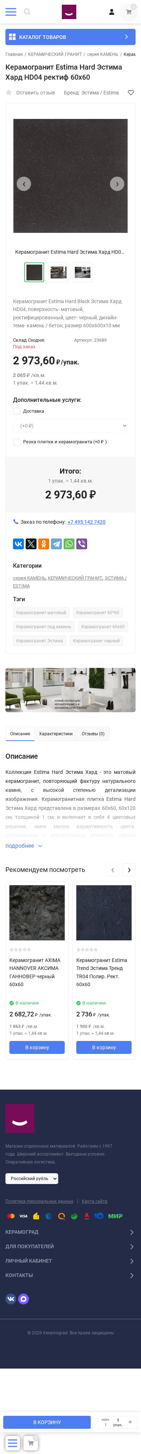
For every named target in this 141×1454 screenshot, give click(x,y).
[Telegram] (56, 543)
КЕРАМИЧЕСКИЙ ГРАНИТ (55, 54)
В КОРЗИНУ (47, 1422)
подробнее (20, 845)
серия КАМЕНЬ (102, 54)
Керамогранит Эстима (39, 640)
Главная (14, 54)
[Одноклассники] (43, 543)
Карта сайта (94, 1201)
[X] (31, 543)
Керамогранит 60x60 (103, 626)
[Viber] (81, 543)
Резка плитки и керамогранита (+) (64, 441)
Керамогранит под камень (43, 626)
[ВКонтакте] (18, 543)
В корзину (37, 1047)
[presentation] (24, 184)
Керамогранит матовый (41, 612)
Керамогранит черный (96, 640)
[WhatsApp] (69, 543)
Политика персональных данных (39, 1201)
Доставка (33, 411)
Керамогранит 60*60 (97, 612)
